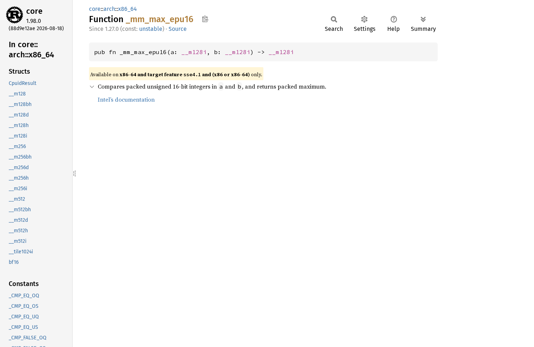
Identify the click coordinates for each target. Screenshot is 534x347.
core (34, 11)
